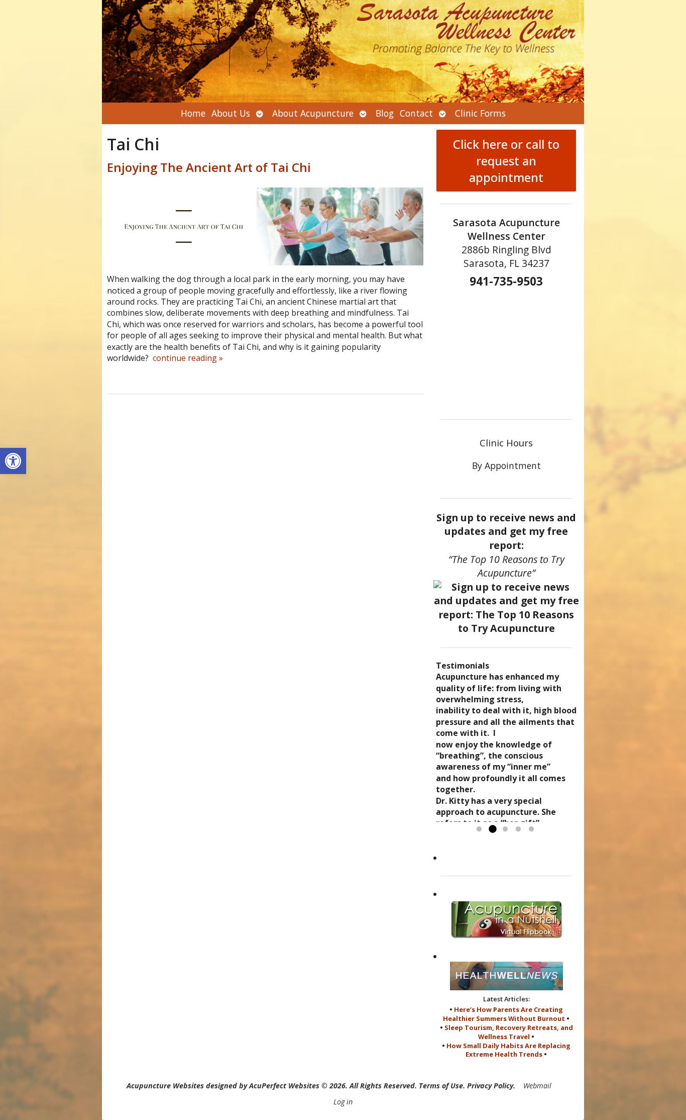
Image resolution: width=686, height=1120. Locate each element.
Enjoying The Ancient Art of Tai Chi (209, 167)
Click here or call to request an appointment (506, 160)
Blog (385, 113)
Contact (416, 113)
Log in (343, 1101)
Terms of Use (441, 1085)
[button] (13, 461)
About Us (230, 113)
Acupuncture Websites (165, 1085)
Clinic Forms (480, 113)
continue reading (188, 357)
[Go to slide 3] (505, 829)
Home (193, 113)
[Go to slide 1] (479, 829)
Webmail (537, 1085)
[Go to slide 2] (492, 829)
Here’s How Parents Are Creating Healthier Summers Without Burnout (504, 1014)
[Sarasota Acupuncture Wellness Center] (343, 51)
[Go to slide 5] (531, 829)
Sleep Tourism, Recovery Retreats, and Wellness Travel (508, 1032)
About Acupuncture (313, 113)
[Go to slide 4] (518, 829)
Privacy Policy (490, 1085)
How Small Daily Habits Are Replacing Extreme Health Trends (508, 1050)
